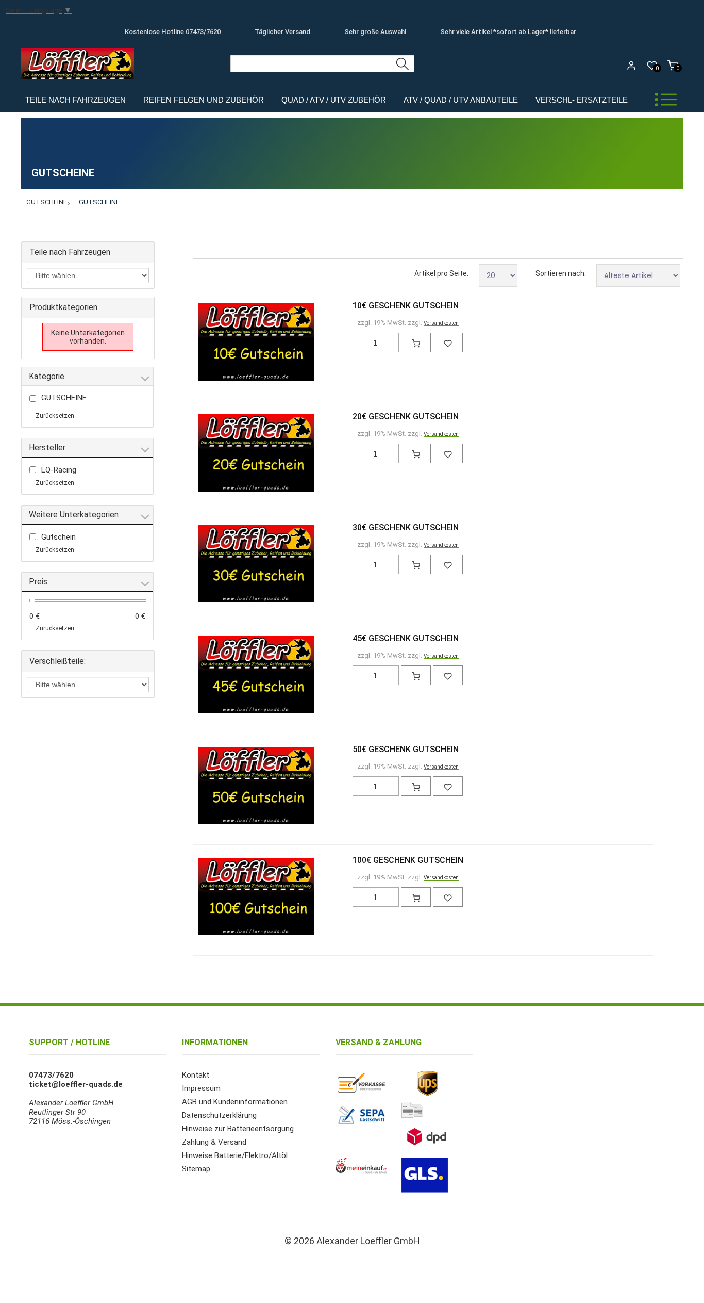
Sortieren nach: (560, 273)
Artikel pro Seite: (441, 273)
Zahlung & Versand (214, 1142)
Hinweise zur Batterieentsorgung (238, 1128)
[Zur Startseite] (80, 82)
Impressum (201, 1088)
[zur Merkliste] (448, 342)
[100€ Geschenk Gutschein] (215, 897)
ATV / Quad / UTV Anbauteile (461, 99)
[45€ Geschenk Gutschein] (215, 676)
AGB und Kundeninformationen (235, 1101)
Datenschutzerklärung (219, 1115)
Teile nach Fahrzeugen (75, 99)
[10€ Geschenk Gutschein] (215, 343)
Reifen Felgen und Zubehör (203, 99)
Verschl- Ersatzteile (581, 99)
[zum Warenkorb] (416, 342)
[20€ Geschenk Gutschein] (215, 454)
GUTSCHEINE (46, 202)
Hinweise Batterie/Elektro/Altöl (235, 1155)
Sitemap (196, 1169)
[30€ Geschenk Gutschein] (215, 565)
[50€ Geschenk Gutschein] (215, 787)
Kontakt (195, 1075)
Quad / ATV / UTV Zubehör (333, 99)
